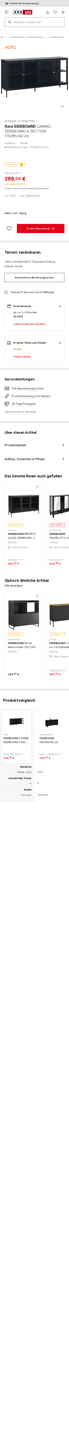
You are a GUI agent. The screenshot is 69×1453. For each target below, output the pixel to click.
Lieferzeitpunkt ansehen (29, 324)
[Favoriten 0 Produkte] (55, 12)
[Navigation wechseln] (6, 12)
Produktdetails (15, 445)
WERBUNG (12, 164)
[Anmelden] (47, 12)
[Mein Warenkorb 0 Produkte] (63, 12)
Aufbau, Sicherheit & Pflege (25, 459)
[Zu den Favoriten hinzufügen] (9, 228)
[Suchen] (9, 22)
